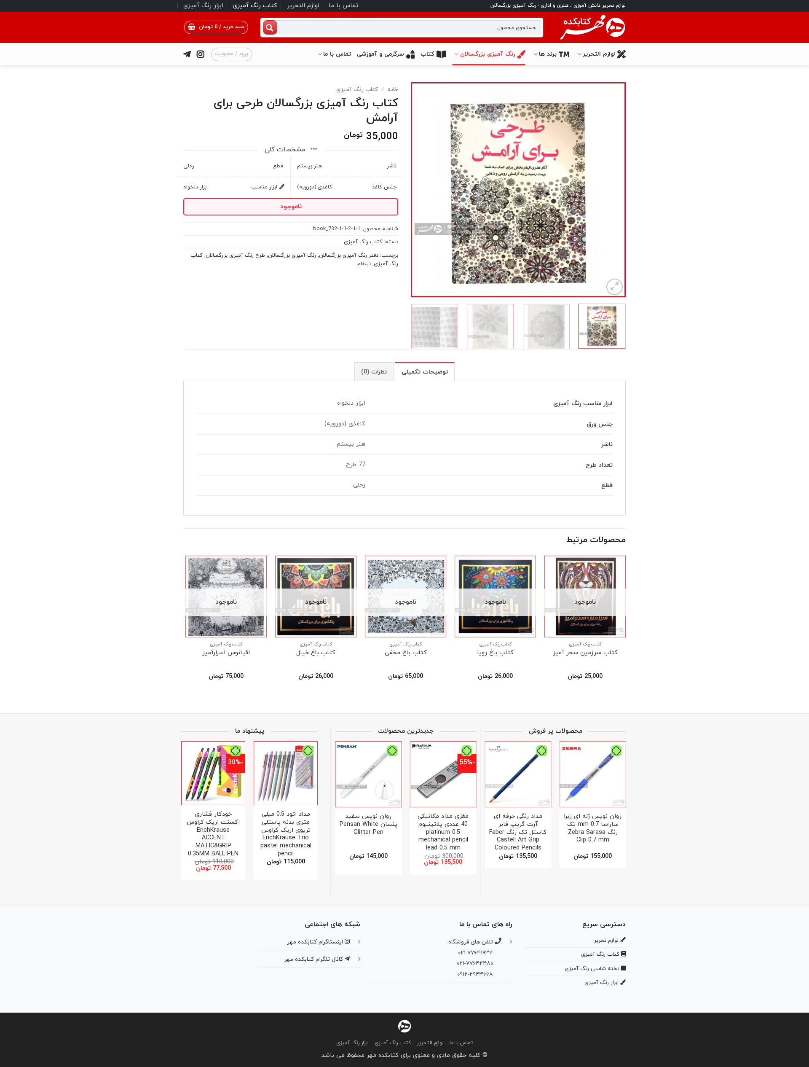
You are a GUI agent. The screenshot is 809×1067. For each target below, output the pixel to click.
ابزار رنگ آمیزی (203, 5)
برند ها (548, 54)
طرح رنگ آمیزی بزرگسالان (235, 255)
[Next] (419, 189)
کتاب (427, 54)
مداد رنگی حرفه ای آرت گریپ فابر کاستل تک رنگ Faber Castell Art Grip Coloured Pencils (517, 832)
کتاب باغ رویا (495, 653)
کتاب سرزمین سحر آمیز (585, 653)
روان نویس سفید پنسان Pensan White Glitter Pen (368, 824)
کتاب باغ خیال (315, 653)
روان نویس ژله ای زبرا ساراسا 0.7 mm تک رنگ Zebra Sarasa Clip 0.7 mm (592, 828)
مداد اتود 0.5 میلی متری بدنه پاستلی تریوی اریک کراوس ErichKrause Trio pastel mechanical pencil (285, 834)
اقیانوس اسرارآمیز (226, 653)
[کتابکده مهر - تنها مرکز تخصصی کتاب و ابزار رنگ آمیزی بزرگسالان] (404, 1025)
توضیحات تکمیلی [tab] (425, 372)
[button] (216, 27)
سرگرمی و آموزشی (380, 54)
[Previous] (611, 189)
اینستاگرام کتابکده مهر (316, 942)
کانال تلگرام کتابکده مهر (314, 959)
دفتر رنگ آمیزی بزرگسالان (348, 255)
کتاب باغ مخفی (406, 653)
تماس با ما (343, 5)
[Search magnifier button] (270, 27)
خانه (392, 90)
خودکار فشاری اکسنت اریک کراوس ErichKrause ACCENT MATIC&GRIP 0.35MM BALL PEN (213, 834)
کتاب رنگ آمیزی (255, 5)
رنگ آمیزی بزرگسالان (487, 54)
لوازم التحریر (303, 5)
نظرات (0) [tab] (374, 372)
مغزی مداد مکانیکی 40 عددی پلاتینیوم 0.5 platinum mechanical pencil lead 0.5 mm (443, 832)
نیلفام (364, 264)
